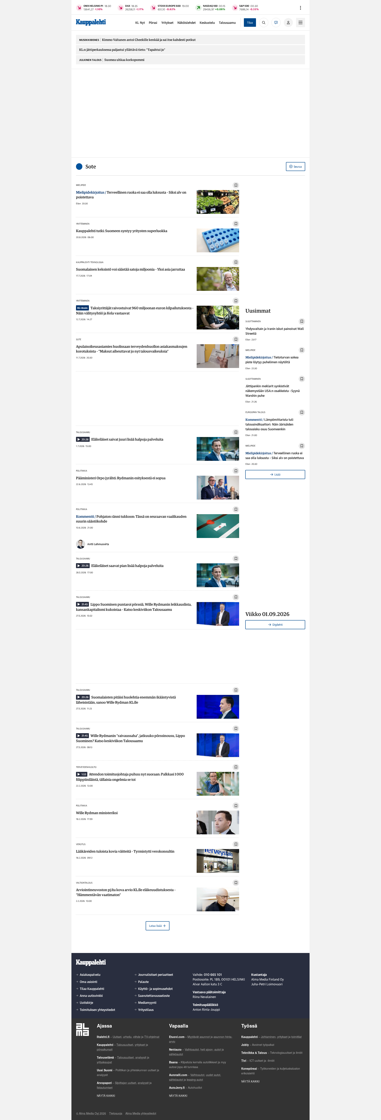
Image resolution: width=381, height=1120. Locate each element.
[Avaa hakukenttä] (263, 22)
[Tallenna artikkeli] (236, 185)
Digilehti (277, 624)
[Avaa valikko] (300, 7)
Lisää (277, 474)
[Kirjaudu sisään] (288, 22)
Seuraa (298, 166)
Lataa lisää (155, 925)
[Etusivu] (91, 22)
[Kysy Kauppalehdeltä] (276, 22)
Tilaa (250, 22)
